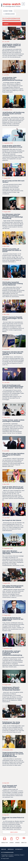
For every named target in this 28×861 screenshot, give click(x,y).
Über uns (3, 849)
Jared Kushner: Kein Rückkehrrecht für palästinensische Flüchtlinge (12, 79)
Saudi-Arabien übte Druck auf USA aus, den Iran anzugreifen (13, 487)
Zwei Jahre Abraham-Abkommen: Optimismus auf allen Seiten (12, 552)
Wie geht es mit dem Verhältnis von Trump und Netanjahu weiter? (13, 455)
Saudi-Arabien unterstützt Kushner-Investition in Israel (12, 146)
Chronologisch (10, 13)
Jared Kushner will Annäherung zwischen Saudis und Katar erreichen (13, 114)
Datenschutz (19, 849)
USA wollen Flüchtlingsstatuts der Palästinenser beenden (12, 586)
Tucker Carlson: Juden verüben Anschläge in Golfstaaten (13, 420)
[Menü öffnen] (23, 4)
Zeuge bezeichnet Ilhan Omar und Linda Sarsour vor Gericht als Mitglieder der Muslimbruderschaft (13, 754)
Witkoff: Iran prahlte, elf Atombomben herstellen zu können (11, 250)
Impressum (10, 849)
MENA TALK (24, 842)
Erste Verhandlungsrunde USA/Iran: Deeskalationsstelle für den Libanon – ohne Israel (12, 386)
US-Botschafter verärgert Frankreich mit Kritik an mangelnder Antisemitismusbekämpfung (12, 653)
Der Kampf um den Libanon (11, 520)
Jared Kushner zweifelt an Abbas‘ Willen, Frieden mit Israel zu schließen (11, 45)
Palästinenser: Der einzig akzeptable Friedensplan (11, 722)
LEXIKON (11, 842)
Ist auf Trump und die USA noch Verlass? (13, 181)
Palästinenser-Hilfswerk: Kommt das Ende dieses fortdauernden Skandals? (11, 688)
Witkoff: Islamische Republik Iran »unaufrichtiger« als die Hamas (12, 318)
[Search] (23, 24)
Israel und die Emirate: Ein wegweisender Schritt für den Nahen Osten (12, 619)
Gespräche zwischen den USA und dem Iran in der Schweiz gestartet (12, 353)
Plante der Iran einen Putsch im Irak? (13, 818)
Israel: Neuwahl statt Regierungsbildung (9, 786)
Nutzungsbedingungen (7, 852)
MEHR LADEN (14, 832)
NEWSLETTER (4, 842)
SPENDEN (17, 842)
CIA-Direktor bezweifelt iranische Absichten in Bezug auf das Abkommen (12, 283)
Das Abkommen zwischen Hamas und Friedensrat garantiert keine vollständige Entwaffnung (12, 216)
